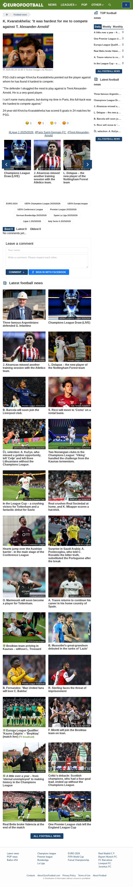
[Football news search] (109, 5)
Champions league (46, 853)
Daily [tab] (98, 26)
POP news (12, 856)
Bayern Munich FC (107, 856)
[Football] (6, 14)
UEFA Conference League (30, 209)
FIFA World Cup (76, 856)
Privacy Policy (69, 875)
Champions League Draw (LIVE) (111, 100)
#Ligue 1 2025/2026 (21, 132)
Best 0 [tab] (9, 229)
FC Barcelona (105, 860)
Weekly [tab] (107, 26)
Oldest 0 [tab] (35, 229)
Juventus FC (104, 866)
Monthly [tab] (118, 26)
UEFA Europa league (78, 203)
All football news (47, 836)
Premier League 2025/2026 (63, 209)
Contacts (31, 875)
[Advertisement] (73, 50)
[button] (69, 5)
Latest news (13, 853)
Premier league (44, 856)
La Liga (41, 863)
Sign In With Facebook (51, 272)
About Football (100, 875)
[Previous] (6, 164)
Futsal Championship (78, 860)
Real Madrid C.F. (106, 853)
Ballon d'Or (12, 860)
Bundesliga (42, 860)
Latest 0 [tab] (21, 229)
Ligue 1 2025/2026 (32, 221)
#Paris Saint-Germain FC (50, 132)
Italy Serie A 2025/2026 (59, 221)
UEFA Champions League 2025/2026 (42, 203)
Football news (20, 15)
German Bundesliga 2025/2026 (31, 215)
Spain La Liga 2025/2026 (66, 215)
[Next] (87, 164)
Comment (15, 272)
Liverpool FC (104, 863)
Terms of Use (84, 875)
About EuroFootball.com (48, 875)
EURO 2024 (11, 203)
